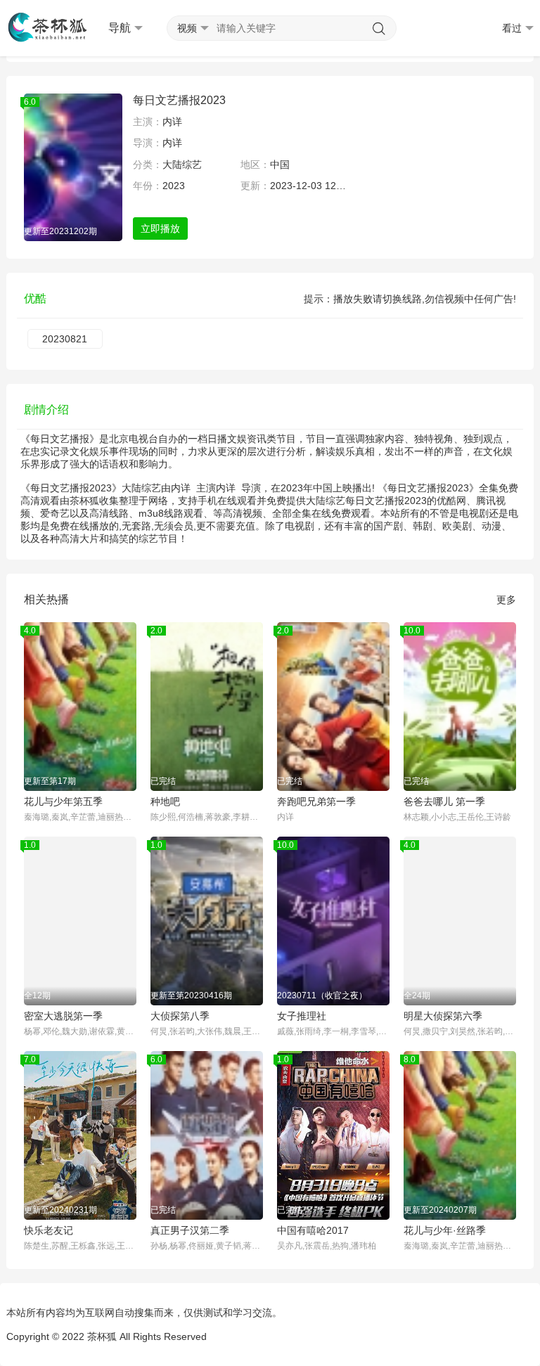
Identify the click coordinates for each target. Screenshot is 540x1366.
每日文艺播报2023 (179, 100)
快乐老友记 (48, 1230)
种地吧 (165, 801)
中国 (280, 164)
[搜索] (379, 29)
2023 (173, 185)
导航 (119, 28)
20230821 (64, 338)
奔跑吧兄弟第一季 (316, 801)
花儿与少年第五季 (63, 801)
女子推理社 (301, 1016)
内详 (172, 121)
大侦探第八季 (180, 1016)
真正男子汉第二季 (189, 1230)
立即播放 (160, 228)
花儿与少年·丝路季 (445, 1230)
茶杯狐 (102, 1336)
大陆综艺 (182, 164)
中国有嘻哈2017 (313, 1230)
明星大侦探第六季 (443, 1016)
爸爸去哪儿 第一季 (444, 801)
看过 (512, 28)
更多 (506, 599)
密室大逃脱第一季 (63, 1016)
